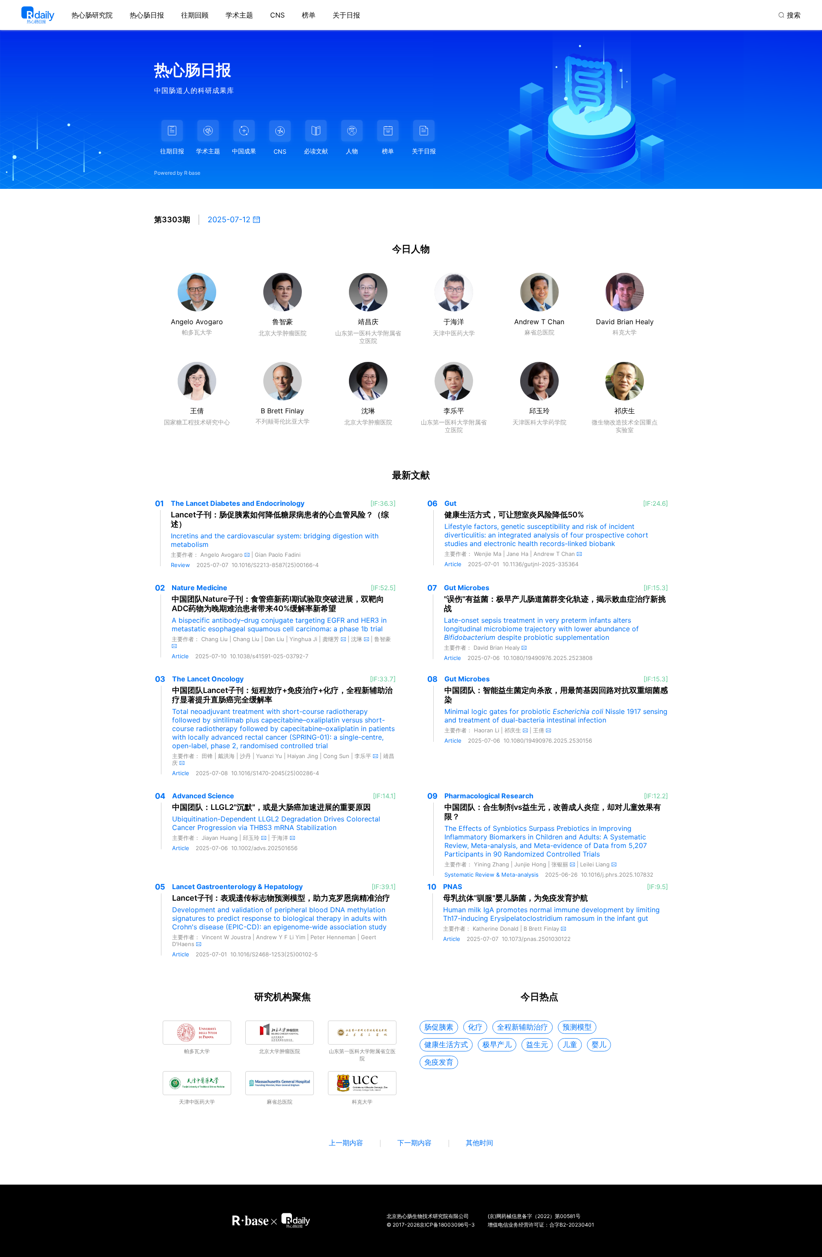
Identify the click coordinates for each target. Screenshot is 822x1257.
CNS (277, 15)
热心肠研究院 (92, 15)
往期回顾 (194, 15)
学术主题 (239, 15)
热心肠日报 (147, 15)
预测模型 (577, 1027)
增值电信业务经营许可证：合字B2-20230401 (541, 1224)
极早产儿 (497, 1044)
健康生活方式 (446, 1044)
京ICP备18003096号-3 (447, 1224)
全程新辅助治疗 (522, 1027)
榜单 (309, 15)
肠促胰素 (438, 1027)
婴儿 (599, 1044)
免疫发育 (438, 1062)
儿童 (570, 1044)
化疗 (475, 1027)
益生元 (537, 1044)
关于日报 (346, 15)
